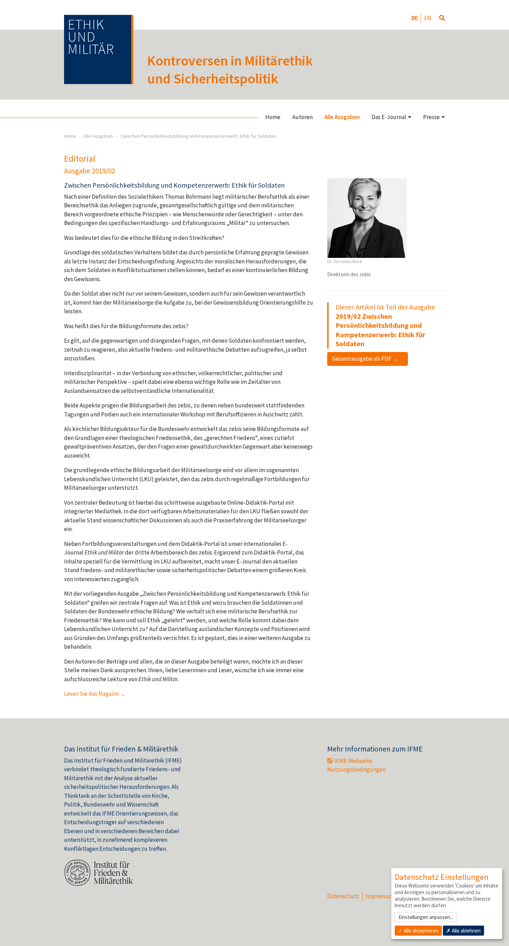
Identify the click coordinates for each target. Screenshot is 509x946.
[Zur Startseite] (98, 49)
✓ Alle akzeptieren (418, 930)
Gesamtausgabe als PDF (362, 358)
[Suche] (442, 18)
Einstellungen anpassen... (426, 917)
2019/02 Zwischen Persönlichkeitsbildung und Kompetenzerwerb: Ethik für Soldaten (380, 330)
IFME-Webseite (353, 761)
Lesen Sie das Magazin (92, 693)
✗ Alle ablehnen (463, 930)
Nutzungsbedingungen (356, 769)
